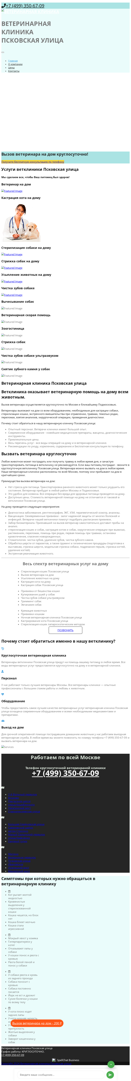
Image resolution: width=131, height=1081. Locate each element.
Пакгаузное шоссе (19, 801)
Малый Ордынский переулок (26, 834)
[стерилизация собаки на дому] (65, 254)
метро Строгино (18, 831)
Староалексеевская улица (24, 811)
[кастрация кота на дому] (65, 223)
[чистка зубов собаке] (65, 295)
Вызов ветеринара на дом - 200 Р (37, 1023)
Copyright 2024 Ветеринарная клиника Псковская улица (36, 1063)
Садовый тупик (17, 841)
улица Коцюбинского (21, 804)
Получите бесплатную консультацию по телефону (32, 161)
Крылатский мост (19, 871)
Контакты (13, 71)
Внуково (13, 797)
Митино (13, 854)
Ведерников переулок (22, 857)
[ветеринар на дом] (65, 191)
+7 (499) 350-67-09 (25, 6)
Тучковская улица (19, 860)
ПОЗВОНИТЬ (65, 630)
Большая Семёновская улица (26, 824)
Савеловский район (20, 827)
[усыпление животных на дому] (65, 281)
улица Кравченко (19, 837)
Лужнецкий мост (18, 867)
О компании (15, 64)
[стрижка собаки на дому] (65, 267)
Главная (13, 60)
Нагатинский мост (19, 808)
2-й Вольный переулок (22, 794)
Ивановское (15, 864)
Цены (11, 67)
